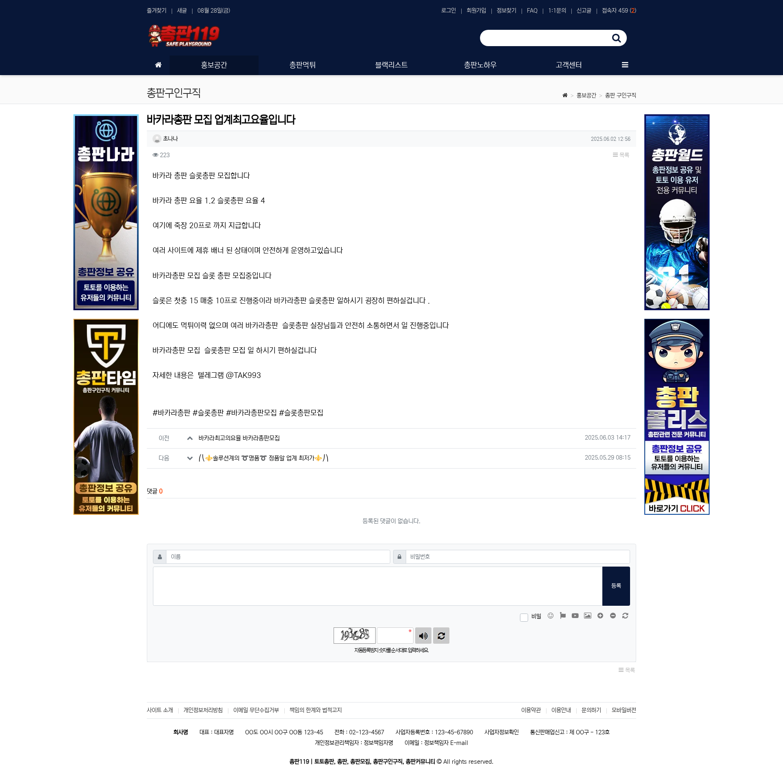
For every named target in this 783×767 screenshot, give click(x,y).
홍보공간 (586, 95)
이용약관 (531, 710)
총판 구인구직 (620, 95)
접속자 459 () (619, 10)
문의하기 (591, 710)
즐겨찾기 (156, 10)
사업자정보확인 (501, 732)
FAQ (532, 10)
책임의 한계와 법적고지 (316, 710)
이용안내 (561, 710)
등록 (616, 585)
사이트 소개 (160, 710)
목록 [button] (623, 155)
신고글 (584, 10)
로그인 (448, 10)
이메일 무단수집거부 (256, 710)
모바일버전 (624, 710)
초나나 (169, 139)
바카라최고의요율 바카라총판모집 (239, 438)
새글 (182, 10)
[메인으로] (158, 65)
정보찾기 (506, 10)
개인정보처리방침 (203, 710)
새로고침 (441, 635)
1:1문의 (557, 10)
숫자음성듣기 (423, 635)
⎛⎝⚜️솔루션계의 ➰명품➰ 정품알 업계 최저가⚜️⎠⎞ (264, 458)
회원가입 (476, 10)
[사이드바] (624, 65)
